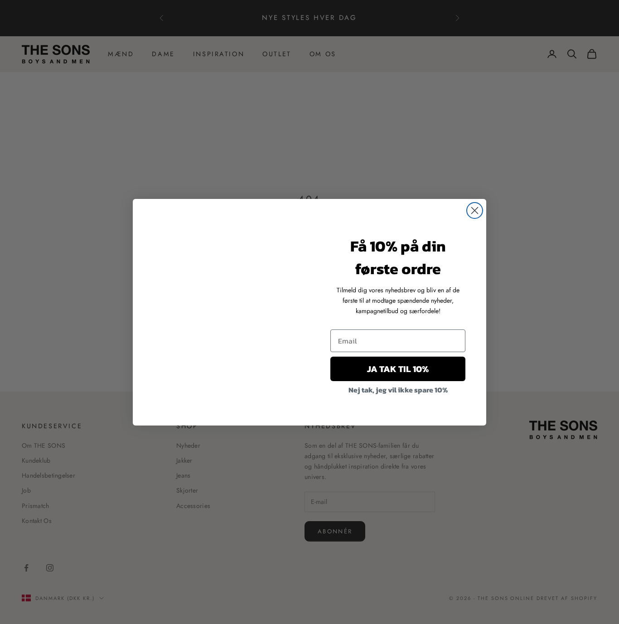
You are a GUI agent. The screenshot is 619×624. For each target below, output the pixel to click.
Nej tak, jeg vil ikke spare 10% (398, 389)
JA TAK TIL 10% (398, 369)
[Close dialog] (475, 210)
